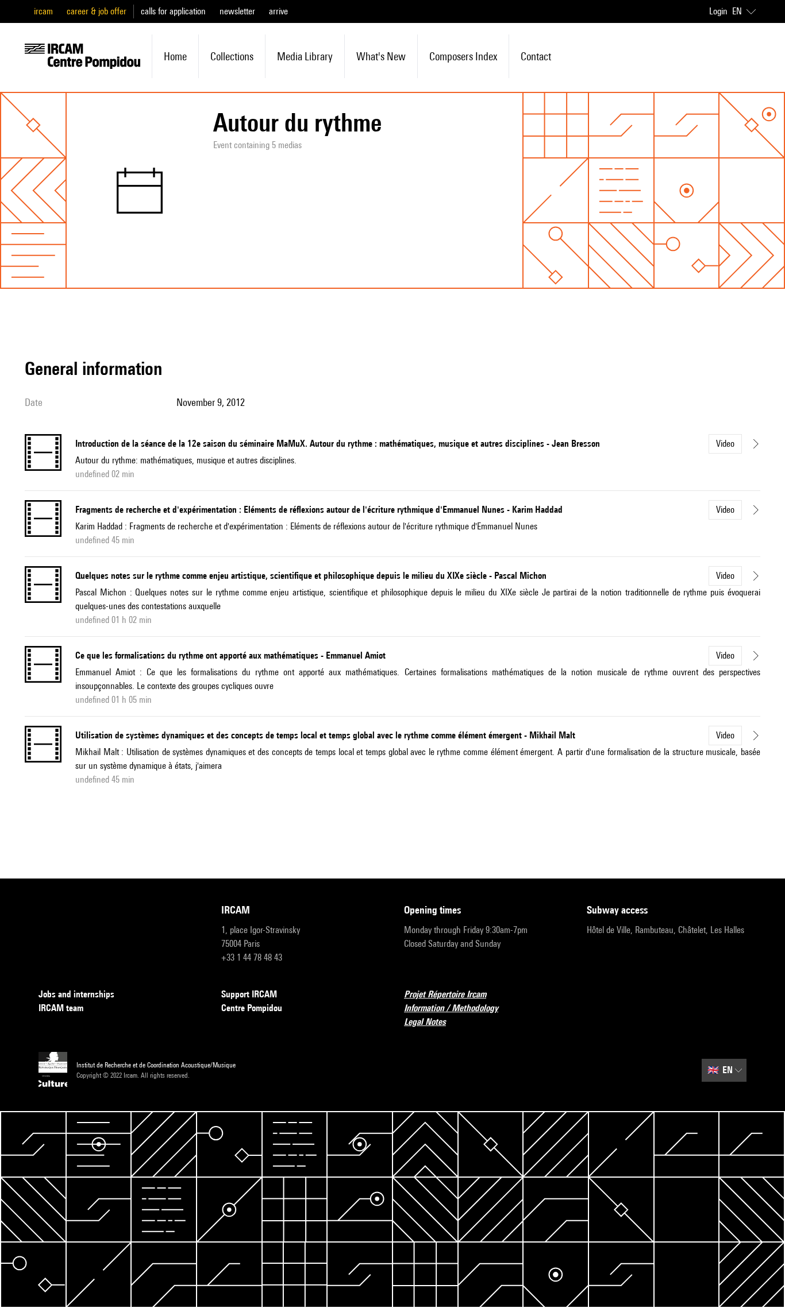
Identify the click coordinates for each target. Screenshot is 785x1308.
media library (305, 56)
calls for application (173, 11)
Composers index (463, 56)
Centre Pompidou (251, 1008)
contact (536, 56)
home (175, 56)
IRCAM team (61, 1008)
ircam (43, 11)
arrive (278, 11)
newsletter (237, 11)
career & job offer (96, 11)
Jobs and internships (76, 994)
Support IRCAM (249, 994)
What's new (381, 56)
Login (718, 11)
